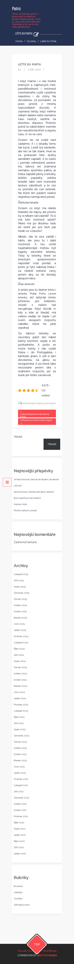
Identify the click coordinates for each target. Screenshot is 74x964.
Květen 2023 (20, 748)
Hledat (18, 436)
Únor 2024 (19, 692)
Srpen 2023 (20, 729)
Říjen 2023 (19, 717)
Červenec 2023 (21, 735)
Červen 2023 (20, 742)
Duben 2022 (20, 810)
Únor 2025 (19, 624)
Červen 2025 (20, 599)
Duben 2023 (20, 754)
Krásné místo (20, 504)
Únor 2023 (19, 766)
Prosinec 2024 (21, 636)
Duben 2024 (20, 679)
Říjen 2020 (19, 841)
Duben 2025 (20, 611)
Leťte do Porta (29, 64)
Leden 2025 (20, 630)
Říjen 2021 (19, 822)
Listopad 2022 (21, 785)
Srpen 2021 (19, 828)
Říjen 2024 (19, 648)
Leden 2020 (20, 853)
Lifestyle (18, 892)
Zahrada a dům (22, 904)
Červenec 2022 (21, 797)
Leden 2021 (20, 835)
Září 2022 (19, 791)
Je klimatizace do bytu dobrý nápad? (36, 420)
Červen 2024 (20, 667)
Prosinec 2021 (21, 816)
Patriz (16, 8)
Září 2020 (19, 847)
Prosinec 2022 (21, 779)
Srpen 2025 (20, 586)
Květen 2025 (20, 605)
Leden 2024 (20, 698)
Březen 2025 (20, 617)
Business (18, 886)
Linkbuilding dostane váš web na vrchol (34, 415)
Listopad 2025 (21, 574)
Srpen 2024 (20, 661)
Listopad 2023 (21, 711)
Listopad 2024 (21, 642)
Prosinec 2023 (21, 704)
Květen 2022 (20, 804)
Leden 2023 (20, 773)
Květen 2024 (20, 673)
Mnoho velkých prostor (25, 510)
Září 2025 (19, 580)
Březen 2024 (20, 686)
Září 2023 (19, 723)
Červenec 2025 (21, 593)
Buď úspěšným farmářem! (27, 498)
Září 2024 (19, 655)
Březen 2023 (20, 760)
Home (18, 41)
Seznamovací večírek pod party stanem (34, 492)
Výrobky (31, 41)
